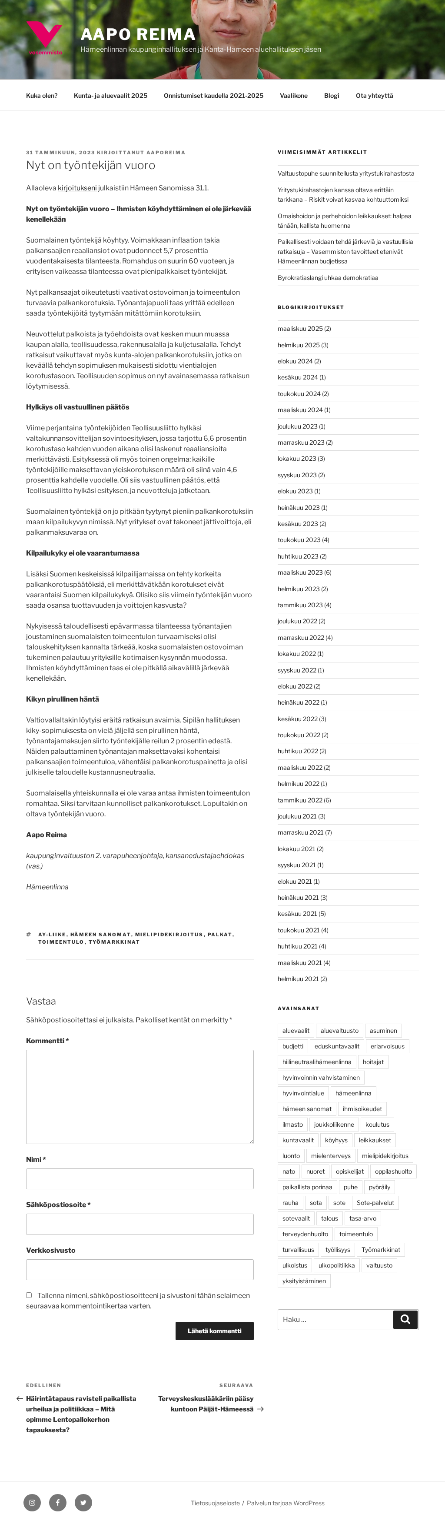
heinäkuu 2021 (298, 897)
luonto (291, 1155)
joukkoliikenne (334, 1124)
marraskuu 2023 (301, 442)
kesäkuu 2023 (298, 523)
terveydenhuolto (305, 1234)
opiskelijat (350, 1171)
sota (316, 1202)
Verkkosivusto (51, 1250)
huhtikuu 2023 (298, 556)
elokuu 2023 (295, 491)
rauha (290, 1202)
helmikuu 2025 (299, 345)
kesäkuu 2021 (297, 913)
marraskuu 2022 (301, 637)
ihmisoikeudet (362, 1108)
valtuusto (379, 1265)
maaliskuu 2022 (300, 767)
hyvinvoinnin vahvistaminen (321, 1077)
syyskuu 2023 (297, 475)
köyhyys (336, 1140)
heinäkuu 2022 (298, 702)
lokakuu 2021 (296, 848)
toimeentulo (61, 942)
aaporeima (166, 153)
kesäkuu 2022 (298, 718)
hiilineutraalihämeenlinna (317, 1061)
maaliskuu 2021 (300, 962)
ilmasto (292, 1124)
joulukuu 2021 (297, 816)
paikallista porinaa (307, 1187)
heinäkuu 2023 (299, 507)
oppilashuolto (393, 1171)
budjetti (292, 1046)
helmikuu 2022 (298, 783)
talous (329, 1218)
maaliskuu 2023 (300, 572)
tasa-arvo (362, 1218)
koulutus (377, 1124)
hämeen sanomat (100, 935)
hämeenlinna (353, 1093)
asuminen (383, 1030)
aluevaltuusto (340, 1030)
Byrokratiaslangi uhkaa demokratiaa (328, 277)
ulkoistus (294, 1265)
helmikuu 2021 (298, 978)
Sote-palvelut (375, 1202)
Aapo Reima (138, 34)
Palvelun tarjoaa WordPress (286, 1503)
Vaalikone (294, 95)
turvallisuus (298, 1249)
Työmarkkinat (115, 942)
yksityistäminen (304, 1280)
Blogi (331, 95)
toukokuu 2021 (299, 930)
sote (339, 1202)
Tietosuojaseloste (215, 1503)
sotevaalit (296, 1218)
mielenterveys (331, 1155)
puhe (351, 1187)
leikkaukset (375, 1140)
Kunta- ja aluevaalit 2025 (110, 95)
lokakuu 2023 (297, 458)
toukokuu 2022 (299, 735)
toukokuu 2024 (299, 393)
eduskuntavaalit (337, 1046)
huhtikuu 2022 (298, 751)
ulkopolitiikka (337, 1265)
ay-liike (52, 935)
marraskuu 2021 (301, 832)
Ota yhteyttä (374, 95)
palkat (220, 935)
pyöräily (379, 1187)
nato (288, 1171)
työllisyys (337, 1249)
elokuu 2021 (295, 881)
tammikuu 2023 (300, 605)
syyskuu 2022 (297, 670)
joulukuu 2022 (297, 621)
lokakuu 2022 (297, 653)
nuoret (315, 1171)
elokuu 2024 (295, 361)
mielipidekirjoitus (169, 935)
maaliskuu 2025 (300, 328)
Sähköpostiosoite (58, 1205)
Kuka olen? (41, 95)
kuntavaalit (298, 1140)
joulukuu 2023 (298, 426)
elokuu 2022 (295, 686)
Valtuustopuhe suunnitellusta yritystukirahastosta (346, 173)
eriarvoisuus (388, 1046)
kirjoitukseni (77, 188)
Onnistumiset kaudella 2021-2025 (213, 95)
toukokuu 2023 (299, 539)
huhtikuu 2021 (298, 946)
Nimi (36, 1159)
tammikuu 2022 (300, 800)
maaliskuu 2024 (300, 409)
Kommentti (47, 1041)
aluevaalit (295, 1030)
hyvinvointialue (303, 1093)
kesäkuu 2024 (298, 377)
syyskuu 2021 (297, 864)
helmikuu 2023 (299, 588)
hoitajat (373, 1061)
